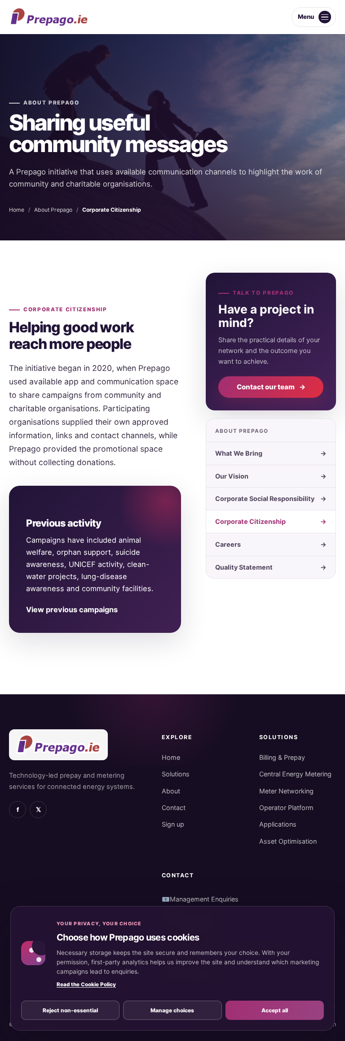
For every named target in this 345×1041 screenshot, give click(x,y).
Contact (174, 807)
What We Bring (271, 453)
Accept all (274, 1010)
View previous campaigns (72, 609)
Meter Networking (286, 791)
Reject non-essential (70, 1010)
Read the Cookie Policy (86, 984)
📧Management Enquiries (200, 899)
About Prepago (51, 103)
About (171, 791)
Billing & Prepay (282, 757)
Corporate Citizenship (271, 521)
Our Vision (271, 476)
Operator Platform (286, 807)
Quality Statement (271, 567)
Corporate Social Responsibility (271, 498)
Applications (277, 824)
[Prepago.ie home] (49, 17)
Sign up (173, 824)
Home (16, 209)
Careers (271, 544)
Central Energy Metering (295, 774)
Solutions (176, 774)
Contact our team (271, 387)
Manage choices (172, 1010)
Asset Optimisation (288, 841)
